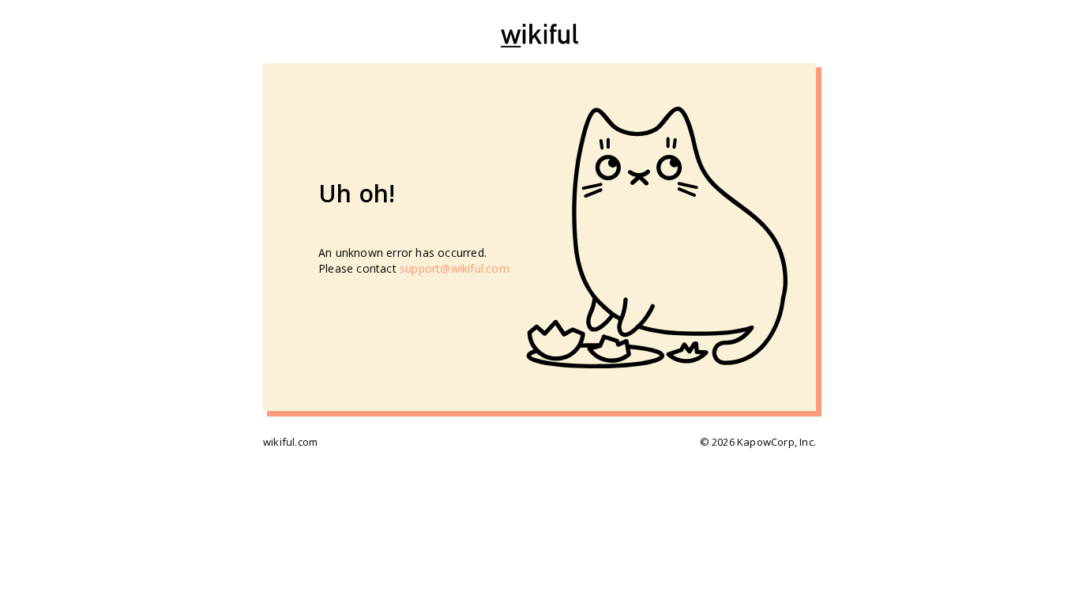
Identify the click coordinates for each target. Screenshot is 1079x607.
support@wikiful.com (454, 268)
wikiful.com (290, 442)
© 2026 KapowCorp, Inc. (758, 442)
